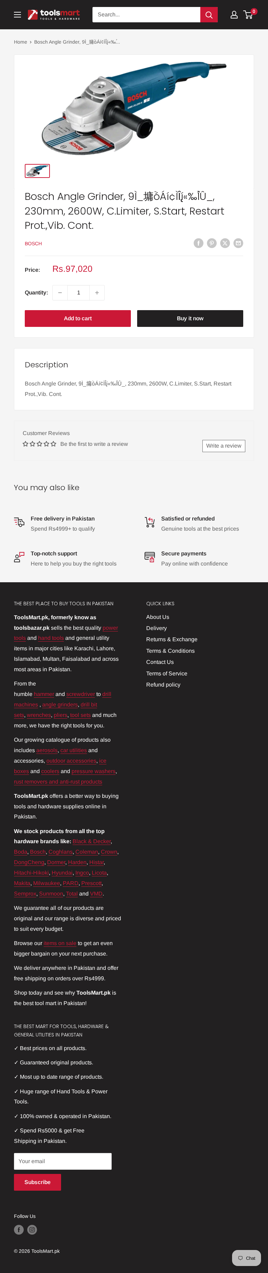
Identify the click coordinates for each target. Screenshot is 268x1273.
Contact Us (160, 662)
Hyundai (62, 873)
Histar (96, 862)
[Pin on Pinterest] (212, 243)
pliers (60, 715)
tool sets (80, 715)
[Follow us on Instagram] (32, 1230)
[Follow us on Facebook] (19, 1230)
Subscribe (37, 1182)
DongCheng (29, 862)
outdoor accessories (71, 761)
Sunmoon (51, 894)
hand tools (51, 638)
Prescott (91, 883)
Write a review (223, 446)
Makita (22, 883)
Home (20, 42)
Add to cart (78, 318)
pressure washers (94, 771)
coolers (50, 771)
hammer (44, 694)
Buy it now (190, 318)
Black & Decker (92, 841)
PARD (71, 883)
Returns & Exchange (172, 639)
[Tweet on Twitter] (225, 243)
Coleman (86, 852)
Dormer (56, 862)
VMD (96, 894)
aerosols (47, 750)
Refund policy (163, 685)
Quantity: (36, 292)
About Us (157, 617)
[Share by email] (238, 243)
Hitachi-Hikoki (31, 873)
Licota (99, 873)
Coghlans (61, 852)
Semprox (25, 894)
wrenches (39, 715)
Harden (77, 862)
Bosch (33, 243)
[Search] (209, 14)
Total (72, 894)
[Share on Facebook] (198, 243)
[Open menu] (17, 14)
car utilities (73, 750)
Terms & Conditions (170, 651)
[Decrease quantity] (60, 292)
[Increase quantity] (97, 292)
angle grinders (60, 704)
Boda (20, 852)
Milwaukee (46, 883)
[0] (248, 14)
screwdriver (80, 694)
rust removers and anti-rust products (58, 782)
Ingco (82, 873)
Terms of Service (166, 673)
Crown (109, 852)
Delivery (156, 628)
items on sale (60, 943)
